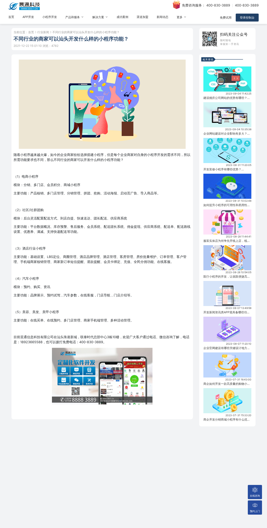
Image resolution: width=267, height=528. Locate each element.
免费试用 (226, 17)
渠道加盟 (142, 17)
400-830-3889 (218, 5)
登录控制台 (247, 17)
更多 (180, 17)
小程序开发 (49, 17)
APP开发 (28, 17)
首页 (11, 17)
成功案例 (122, 17)
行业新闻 (43, 32)
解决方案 (98, 17)
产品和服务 (73, 17)
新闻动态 (162, 17)
